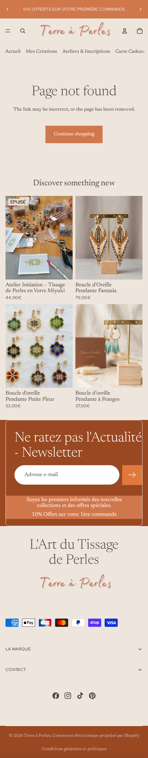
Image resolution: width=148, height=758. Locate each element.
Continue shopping (74, 134)
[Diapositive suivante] (140, 9)
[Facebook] (56, 696)
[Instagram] (68, 696)
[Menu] (8, 31)
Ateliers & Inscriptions (86, 51)
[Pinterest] (92, 696)
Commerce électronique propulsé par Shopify (95, 736)
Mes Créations (41, 51)
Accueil (13, 51)
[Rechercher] (22, 30)
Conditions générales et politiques (74, 749)
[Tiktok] (80, 696)
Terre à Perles (37, 736)
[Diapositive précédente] (7, 9)
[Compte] (124, 30)
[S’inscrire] (132, 475)
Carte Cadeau (130, 51)
